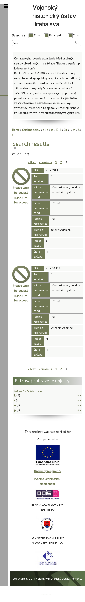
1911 (58, 129)
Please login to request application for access (21, 195)
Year (76, 35)
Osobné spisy (31, 129)
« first (32, 162)
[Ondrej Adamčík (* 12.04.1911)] (21, 176)
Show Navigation (6, 6)
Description (56, 35)
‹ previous (45, 162)
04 (65, 129)
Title (37, 35)
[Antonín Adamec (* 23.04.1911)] (21, 274)
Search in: (18, 35)
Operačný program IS (47, 471)
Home (16, 129)
